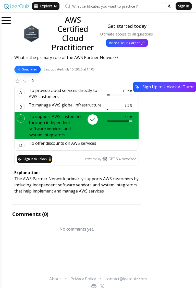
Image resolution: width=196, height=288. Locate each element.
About (55, 279)
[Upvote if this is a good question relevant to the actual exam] (17, 80)
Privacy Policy (83, 279)
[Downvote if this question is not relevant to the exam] (25, 80)
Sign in (183, 6)
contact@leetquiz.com (126, 279)
